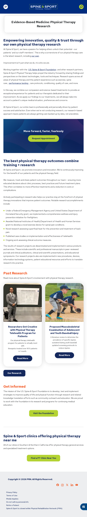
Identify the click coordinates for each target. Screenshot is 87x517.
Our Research (14, 373)
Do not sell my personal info (17, 502)
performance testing (18, 83)
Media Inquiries (12, 499)
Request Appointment (43, 138)
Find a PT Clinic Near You (43, 458)
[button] (81, 7)
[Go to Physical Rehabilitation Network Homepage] (43, 6)
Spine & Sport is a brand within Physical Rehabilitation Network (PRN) (34, 508)
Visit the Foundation (43, 413)
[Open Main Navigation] (5, 7)
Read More (22, 358)
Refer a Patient (12, 505)
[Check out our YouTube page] (76, 485)
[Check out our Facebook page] (57, 485)
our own (35, 56)
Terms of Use (11, 495)
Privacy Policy (11, 492)
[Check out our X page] (67, 485)
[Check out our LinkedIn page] (72, 485)
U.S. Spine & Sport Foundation (42, 69)
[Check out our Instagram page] (62, 485)
